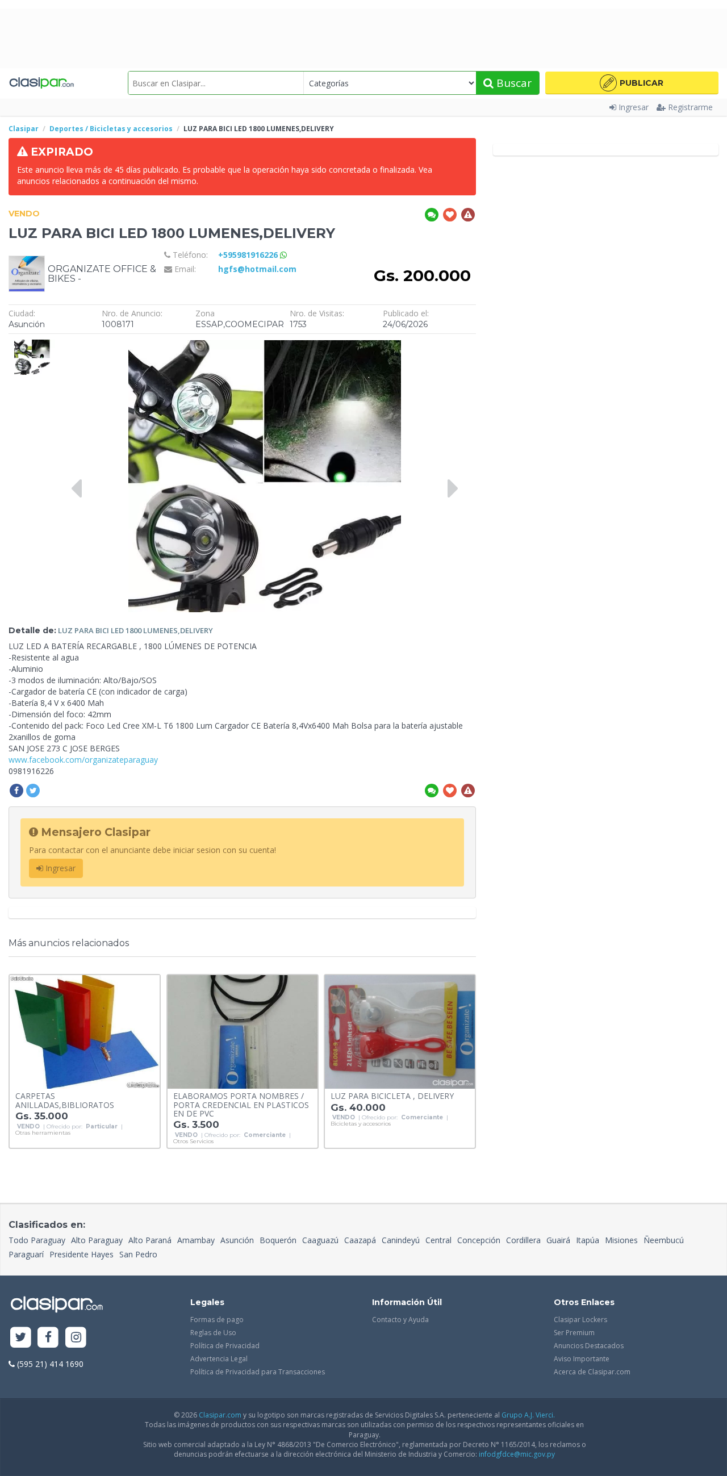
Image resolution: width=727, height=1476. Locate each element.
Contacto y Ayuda (400, 1319)
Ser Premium (574, 1332)
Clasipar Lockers (580, 1319)
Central (438, 1240)
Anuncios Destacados (589, 1345)
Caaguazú (320, 1240)
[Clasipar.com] (41, 83)
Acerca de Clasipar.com (592, 1372)
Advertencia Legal (219, 1359)
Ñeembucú (664, 1240)
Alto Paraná (150, 1240)
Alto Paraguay (97, 1240)
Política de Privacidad (225, 1345)
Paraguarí (26, 1254)
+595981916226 (249, 254)
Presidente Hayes (81, 1254)
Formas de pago (217, 1319)
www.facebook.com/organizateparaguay (83, 759)
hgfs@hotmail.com (257, 269)
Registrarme (690, 107)
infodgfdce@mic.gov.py (517, 1454)
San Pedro (138, 1254)
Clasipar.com (220, 1415)
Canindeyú (401, 1240)
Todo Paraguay (37, 1240)
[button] (631, 83)
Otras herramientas (42, 1133)
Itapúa (587, 1240)
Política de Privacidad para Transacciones (257, 1372)
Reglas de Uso (213, 1332)
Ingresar (634, 107)
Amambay (196, 1240)
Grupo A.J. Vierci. (528, 1415)
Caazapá (360, 1240)
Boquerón (278, 1240)
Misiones (621, 1240)
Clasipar (24, 128)
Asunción (237, 1240)
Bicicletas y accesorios (361, 1123)
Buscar (513, 83)
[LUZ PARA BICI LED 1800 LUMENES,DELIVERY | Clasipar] (32, 345)
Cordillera (523, 1240)
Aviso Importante (581, 1359)
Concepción (478, 1240)
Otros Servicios (193, 1141)
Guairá (558, 1240)
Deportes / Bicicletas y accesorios (111, 128)
